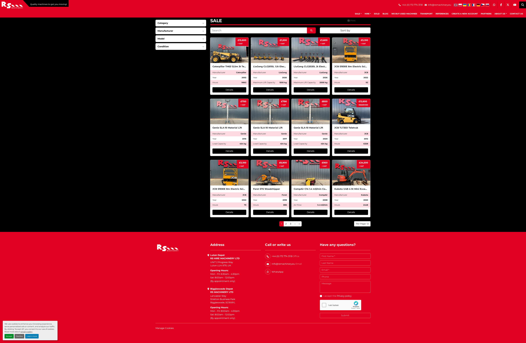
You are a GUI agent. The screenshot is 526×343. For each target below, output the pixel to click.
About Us (499, 13)
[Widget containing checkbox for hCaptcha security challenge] (340, 305)
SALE (357, 13)
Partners (486, 13)
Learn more (32, 336)
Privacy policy (344, 296)
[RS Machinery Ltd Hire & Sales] (167, 247)
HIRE (367, 13)
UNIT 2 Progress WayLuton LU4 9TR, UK (221, 264)
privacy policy (26, 332)
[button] (358, 13)
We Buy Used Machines (404, 13)
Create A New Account (465, 13)
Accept (9, 336)
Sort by (345, 30)
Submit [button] (345, 315)
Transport (426, 13)
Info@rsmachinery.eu (283, 264)
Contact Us (516, 13)
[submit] (311, 30)
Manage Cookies (164, 328)
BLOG (385, 13)
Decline (19, 336)
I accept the (337, 296)
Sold (377, 13)
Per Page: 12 (362, 223)
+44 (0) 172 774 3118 (412, 5)
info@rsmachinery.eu (439, 5)
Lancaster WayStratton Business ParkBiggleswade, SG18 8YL (222, 299)
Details (229, 89)
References (442, 13)
